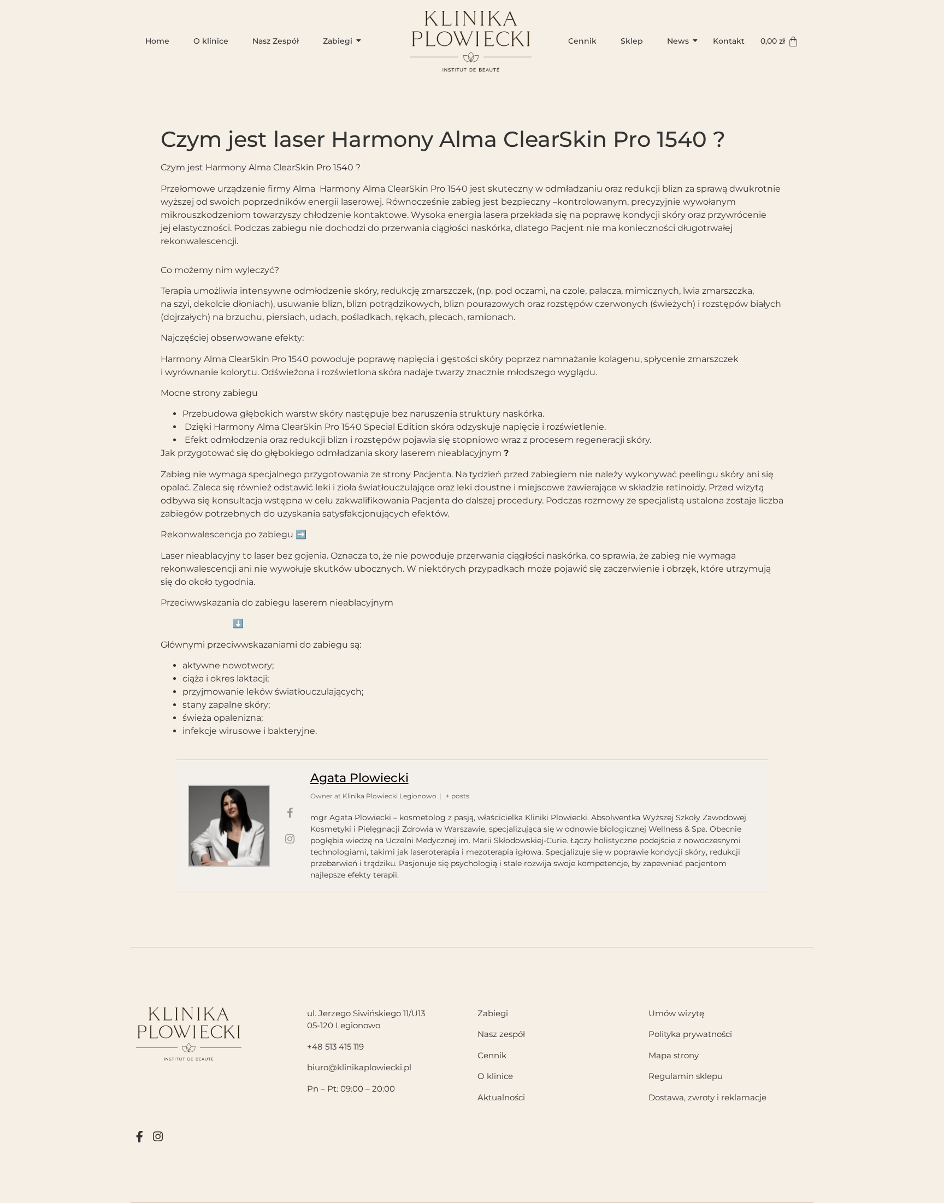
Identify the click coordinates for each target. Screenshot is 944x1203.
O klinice (210, 41)
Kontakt (729, 41)
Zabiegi (337, 41)
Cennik (582, 41)
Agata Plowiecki (359, 778)
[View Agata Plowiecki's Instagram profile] (290, 838)
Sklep (632, 41)
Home (157, 41)
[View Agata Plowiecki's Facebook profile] (290, 813)
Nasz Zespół (275, 41)
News (678, 41)
